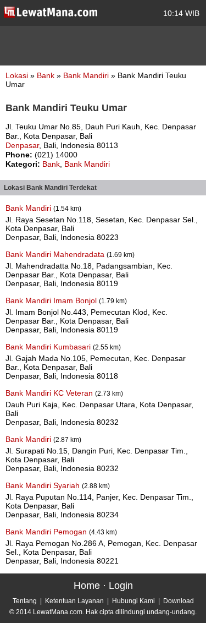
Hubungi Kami (133, 601)
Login (121, 585)
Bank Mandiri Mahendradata (56, 254)
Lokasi (16, 75)
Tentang (25, 601)
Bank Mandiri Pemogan (47, 531)
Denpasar (22, 145)
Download (178, 601)
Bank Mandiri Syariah (43, 485)
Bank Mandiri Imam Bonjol (52, 300)
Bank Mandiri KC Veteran (50, 393)
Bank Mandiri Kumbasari (49, 346)
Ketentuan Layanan (74, 601)
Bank (47, 75)
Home (87, 585)
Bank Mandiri (87, 75)
